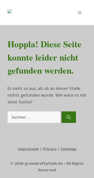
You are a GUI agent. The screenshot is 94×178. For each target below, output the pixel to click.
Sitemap (68, 148)
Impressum (28, 148)
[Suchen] (68, 117)
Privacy (50, 148)
